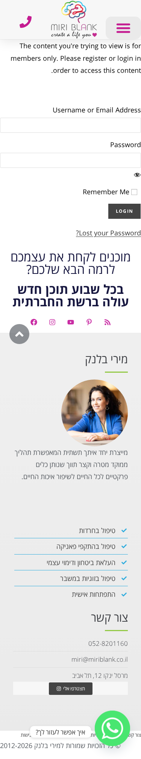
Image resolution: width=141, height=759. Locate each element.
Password (125, 144)
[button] (123, 28)
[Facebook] (34, 322)
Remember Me (107, 191)
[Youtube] (70, 322)
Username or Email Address (97, 109)
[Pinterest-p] (89, 322)
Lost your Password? (108, 232)
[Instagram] (52, 322)
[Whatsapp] (112, 732)
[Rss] (107, 322)
